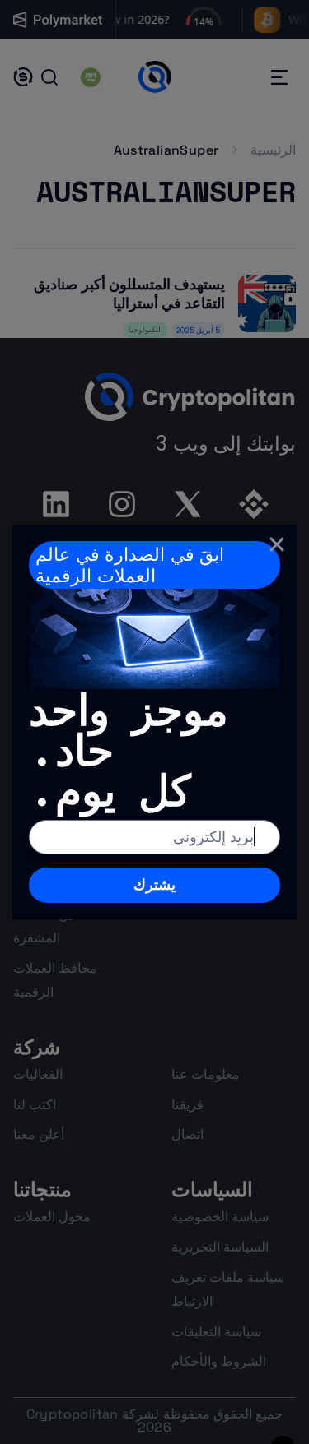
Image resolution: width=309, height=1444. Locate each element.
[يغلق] (277, 544)
